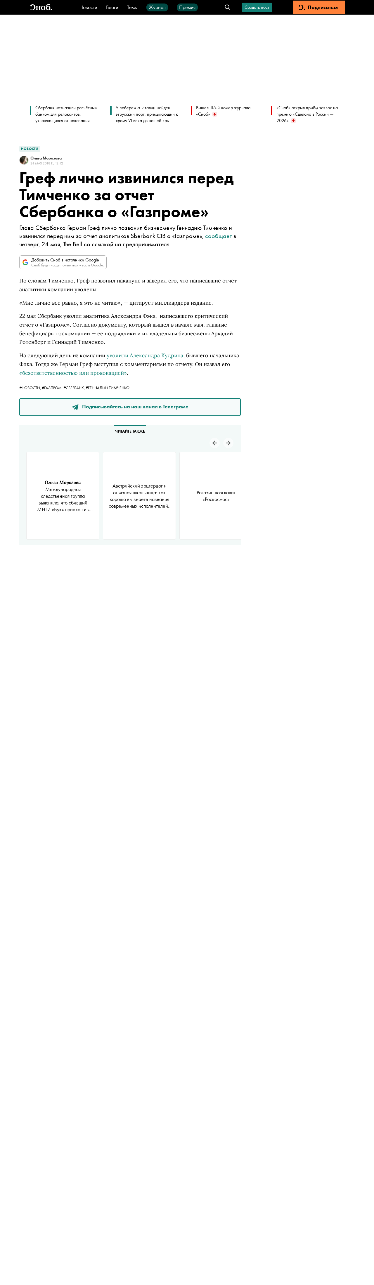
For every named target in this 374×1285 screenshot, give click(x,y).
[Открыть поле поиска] (227, 7)
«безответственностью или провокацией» (73, 373)
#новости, (30, 387)
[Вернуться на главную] (41, 7)
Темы (132, 7)
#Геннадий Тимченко (107, 387)
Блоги (112, 7)
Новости (88, 7)
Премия (187, 7)
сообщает (218, 236)
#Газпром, (52, 387)
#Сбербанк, (74, 387)
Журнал (157, 7)
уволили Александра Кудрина (145, 355)
